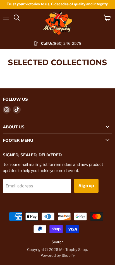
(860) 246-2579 (67, 43)
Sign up (86, 185)
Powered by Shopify (57, 255)
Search (58, 242)
